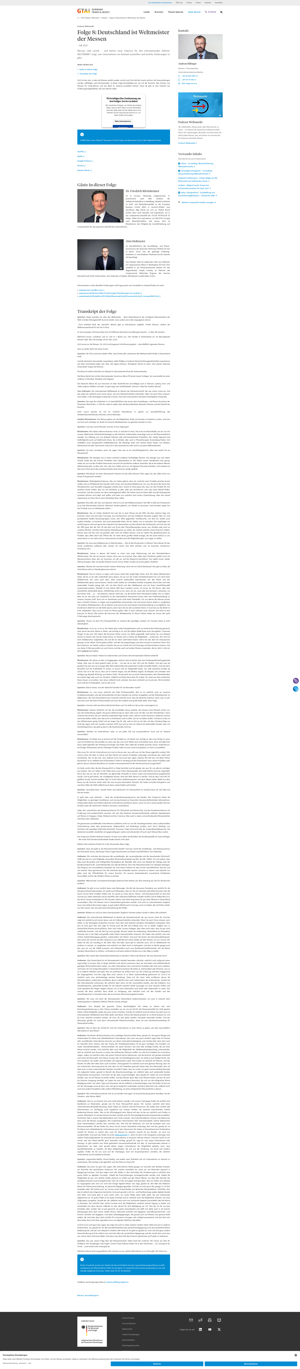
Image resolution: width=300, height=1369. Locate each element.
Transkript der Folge (88, 74)
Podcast (104, 18)
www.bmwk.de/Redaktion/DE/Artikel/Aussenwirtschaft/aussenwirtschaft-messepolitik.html (118, 296)
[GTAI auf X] (219, 1329)
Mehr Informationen (123, 121)
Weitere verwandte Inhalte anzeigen (198, 202)
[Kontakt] (191, 1320)
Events (189, 3)
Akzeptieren (123, 127)
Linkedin (200, 1329)
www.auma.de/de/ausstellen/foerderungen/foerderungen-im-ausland (109, 293)
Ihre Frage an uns (189, 83)
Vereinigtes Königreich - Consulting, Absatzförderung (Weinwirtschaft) (195, 172)
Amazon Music (83, 170)
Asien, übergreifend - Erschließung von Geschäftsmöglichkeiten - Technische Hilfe (197, 194)
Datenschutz (127, 1329)
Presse (198, 3)
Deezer (80, 165)
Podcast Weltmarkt (190, 122)
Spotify (80, 151)
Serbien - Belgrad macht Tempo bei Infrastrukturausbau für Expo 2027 (193, 187)
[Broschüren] (219, 1320)
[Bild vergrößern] (100, 206)
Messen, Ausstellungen (87, 1295)
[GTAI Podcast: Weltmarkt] (200, 1320)
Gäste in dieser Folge (88, 69)
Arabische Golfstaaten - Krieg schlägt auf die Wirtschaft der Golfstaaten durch (197, 179)
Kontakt (208, 3)
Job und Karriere (129, 1323)
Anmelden (219, 3)
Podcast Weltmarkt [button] (186, 143)
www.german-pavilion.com (90, 290)
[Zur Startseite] (93, 12)
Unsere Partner (128, 1318)
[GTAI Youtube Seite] (209, 1329)
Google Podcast (84, 161)
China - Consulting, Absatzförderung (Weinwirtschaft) (195, 165)
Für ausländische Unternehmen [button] (160, 3)
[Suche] (221, 12)
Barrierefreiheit (128, 1340)
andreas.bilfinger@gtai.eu (117, 1282)
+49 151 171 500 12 (189, 80)
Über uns (179, 3)
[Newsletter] (209, 1320)
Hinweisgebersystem (130, 1345)
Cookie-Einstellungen (131, 1334)
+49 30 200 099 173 (190, 76)
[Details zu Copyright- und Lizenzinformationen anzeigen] (121, 221)
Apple (79, 156)
